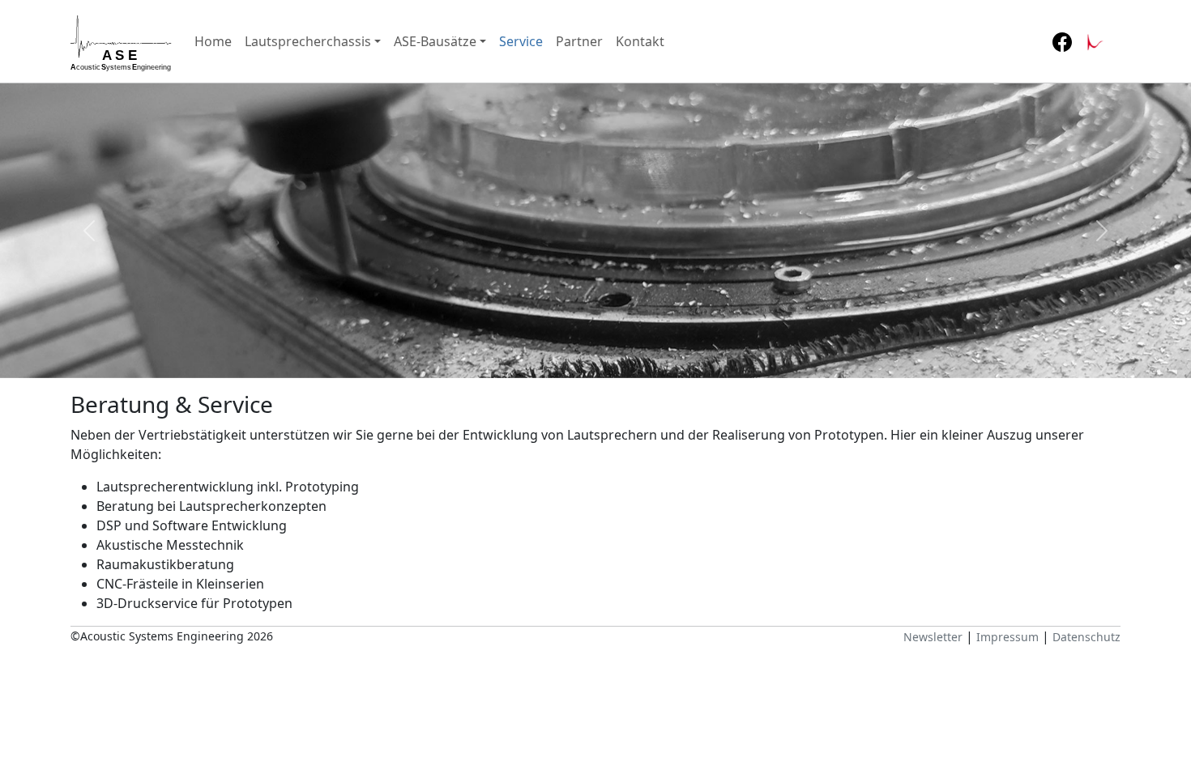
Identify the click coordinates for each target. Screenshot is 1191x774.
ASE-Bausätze (435, 41)
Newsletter (933, 636)
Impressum (1007, 636)
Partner (579, 41)
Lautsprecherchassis (308, 41)
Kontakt (640, 41)
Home (213, 41)
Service (521, 41)
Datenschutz (1086, 636)
